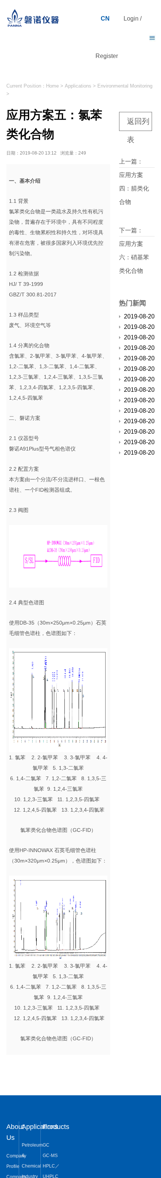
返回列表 (138, 124)
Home (52, 86)
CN (105, 18)
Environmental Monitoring (124, 86)
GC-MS (50, 1155)
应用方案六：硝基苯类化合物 (134, 257)
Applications (78, 86)
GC (46, 1145)
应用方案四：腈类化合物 (134, 188)
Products (56, 1126)
